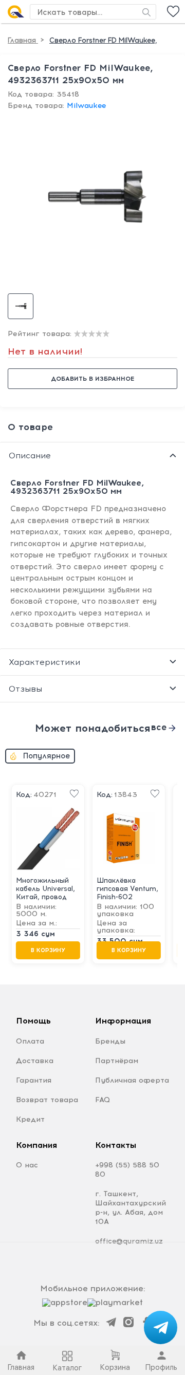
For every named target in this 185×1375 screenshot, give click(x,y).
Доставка (34, 1060)
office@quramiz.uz (129, 1241)
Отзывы (25, 689)
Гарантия (33, 1080)
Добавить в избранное (92, 378)
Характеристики (44, 662)
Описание (30, 455)
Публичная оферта (132, 1080)
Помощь (33, 1021)
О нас (27, 1165)
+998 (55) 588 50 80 (127, 1170)
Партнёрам (116, 1060)
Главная (23, 40)
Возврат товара (47, 1099)
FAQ (102, 1099)
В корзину (48, 950)
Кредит (30, 1119)
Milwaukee (86, 105)
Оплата (30, 1041)
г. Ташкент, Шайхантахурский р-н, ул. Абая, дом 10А (130, 1208)
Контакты (115, 1145)
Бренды (110, 1041)
